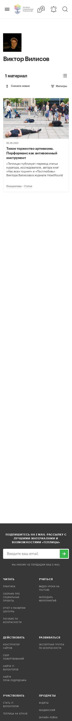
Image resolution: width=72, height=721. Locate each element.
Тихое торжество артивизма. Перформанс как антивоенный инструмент (31, 153)
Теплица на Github (15, 714)
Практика (9, 587)
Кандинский (47, 710)
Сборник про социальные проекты (11, 597)
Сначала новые (20, 86)
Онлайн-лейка (48, 718)
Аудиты (44, 703)
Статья (28, 186)
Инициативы (14, 186)
